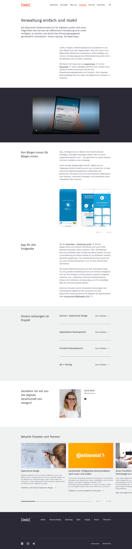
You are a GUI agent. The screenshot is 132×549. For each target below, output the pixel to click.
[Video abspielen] (36, 130)
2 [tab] (42, 501)
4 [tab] (70, 501)
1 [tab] (28, 501)
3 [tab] (56, 501)
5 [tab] (84, 501)
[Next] (108, 232)
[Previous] (99, 232)
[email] (85, 399)
